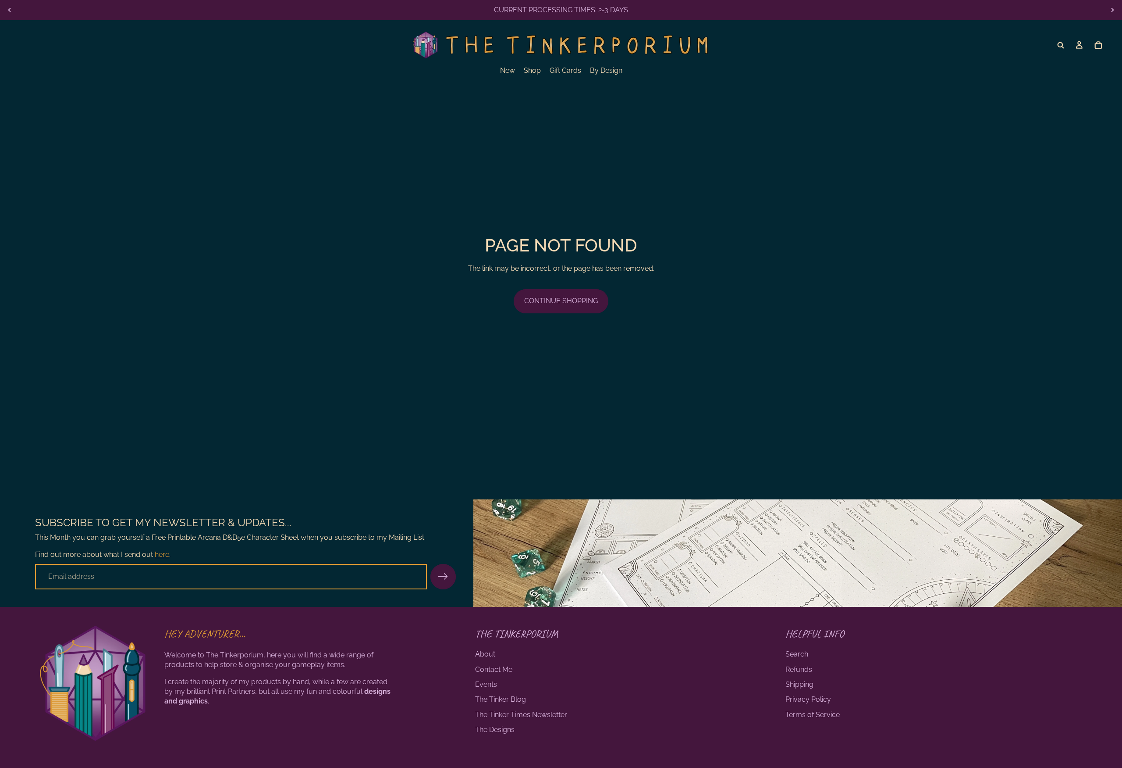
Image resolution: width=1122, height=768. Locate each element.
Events (486, 684)
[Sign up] (443, 576)
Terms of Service (812, 715)
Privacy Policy (808, 699)
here (162, 554)
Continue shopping (561, 301)
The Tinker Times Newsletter (521, 715)
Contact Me (493, 669)
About (485, 654)
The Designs (495, 729)
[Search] (1060, 45)
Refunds (798, 669)
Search (796, 654)
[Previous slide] (9, 10)
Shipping (799, 684)
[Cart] (1098, 45)
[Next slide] (1112, 10)
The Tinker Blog (500, 699)
